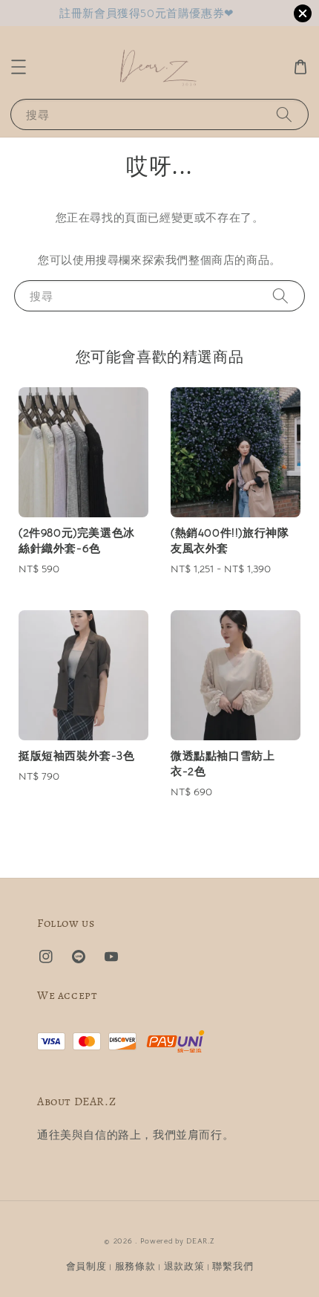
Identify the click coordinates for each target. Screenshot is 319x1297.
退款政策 (184, 1266)
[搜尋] (284, 114)
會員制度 (86, 1266)
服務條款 (135, 1266)
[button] (18, 67)
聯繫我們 (232, 1266)
